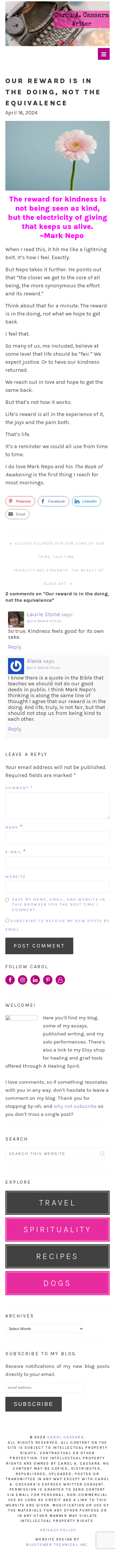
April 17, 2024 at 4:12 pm (43, 668)
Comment (19, 788)
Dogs (57, 1283)
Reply (14, 647)
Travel (57, 1203)
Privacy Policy (58, 1530)
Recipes (57, 1256)
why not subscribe (75, 1106)
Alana (34, 661)
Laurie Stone (43, 614)
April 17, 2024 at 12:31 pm (44, 621)
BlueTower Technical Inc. (57, 1545)
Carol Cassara (65, 1437)
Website (15, 876)
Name (11, 827)
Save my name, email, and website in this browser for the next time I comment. (58, 904)
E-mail (13, 852)
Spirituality (57, 1229)
